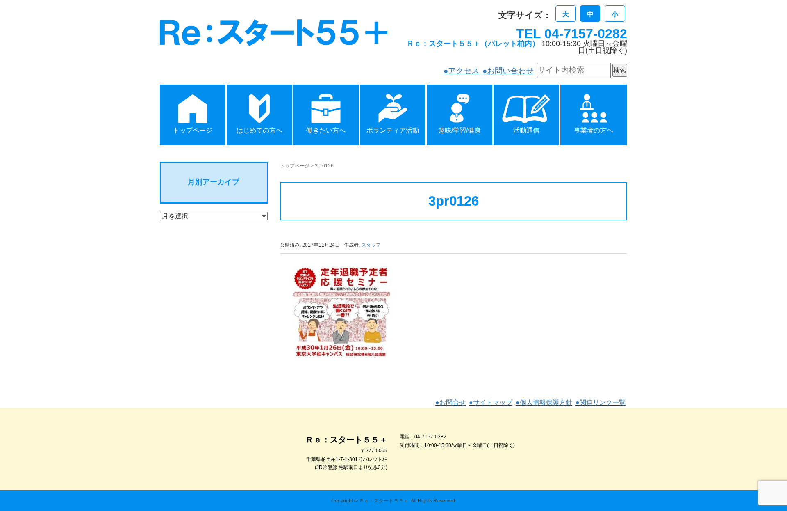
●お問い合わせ (508, 70)
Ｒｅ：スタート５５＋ (383, 501)
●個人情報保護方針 (544, 402)
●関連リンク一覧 (600, 402)
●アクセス (461, 70)
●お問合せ (450, 402)
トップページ (294, 166)
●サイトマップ (490, 402)
